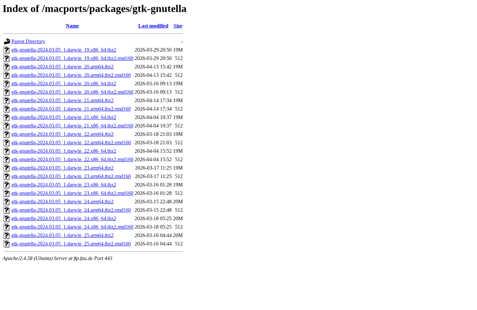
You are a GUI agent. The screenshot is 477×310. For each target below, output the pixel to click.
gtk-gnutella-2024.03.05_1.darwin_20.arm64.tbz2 (62, 66)
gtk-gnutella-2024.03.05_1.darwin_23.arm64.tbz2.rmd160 (71, 176)
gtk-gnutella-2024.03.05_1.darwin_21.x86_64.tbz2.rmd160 (72, 125)
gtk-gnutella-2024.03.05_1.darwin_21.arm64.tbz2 (62, 100)
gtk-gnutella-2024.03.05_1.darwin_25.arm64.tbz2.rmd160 (71, 243)
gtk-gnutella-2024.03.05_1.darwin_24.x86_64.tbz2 (63, 218)
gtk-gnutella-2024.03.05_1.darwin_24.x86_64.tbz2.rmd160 (72, 227)
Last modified (153, 26)
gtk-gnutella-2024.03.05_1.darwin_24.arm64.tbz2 (62, 201)
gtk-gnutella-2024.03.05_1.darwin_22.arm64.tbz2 (62, 134)
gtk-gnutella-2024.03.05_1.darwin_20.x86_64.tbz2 (63, 83)
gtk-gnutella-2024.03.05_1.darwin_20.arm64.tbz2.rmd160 (71, 75)
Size (178, 26)
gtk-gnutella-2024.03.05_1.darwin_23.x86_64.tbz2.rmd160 (72, 193)
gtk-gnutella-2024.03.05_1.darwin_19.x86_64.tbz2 (63, 50)
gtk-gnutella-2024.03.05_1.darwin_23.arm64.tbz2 (62, 168)
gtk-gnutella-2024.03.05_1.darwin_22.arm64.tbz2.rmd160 (71, 142)
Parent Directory (28, 41)
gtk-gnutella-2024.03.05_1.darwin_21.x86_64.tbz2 (63, 117)
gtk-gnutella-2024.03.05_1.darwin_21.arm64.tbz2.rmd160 (71, 109)
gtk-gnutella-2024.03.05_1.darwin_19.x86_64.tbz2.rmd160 (72, 58)
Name (72, 26)
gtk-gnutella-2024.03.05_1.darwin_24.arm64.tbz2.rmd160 (71, 210)
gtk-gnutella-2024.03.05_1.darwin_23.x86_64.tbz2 (63, 184)
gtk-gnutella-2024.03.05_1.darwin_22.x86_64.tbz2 (63, 151)
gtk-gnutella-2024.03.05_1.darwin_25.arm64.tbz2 (62, 235)
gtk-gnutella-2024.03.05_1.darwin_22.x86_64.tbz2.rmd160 (72, 159)
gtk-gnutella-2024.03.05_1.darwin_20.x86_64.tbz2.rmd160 (72, 92)
